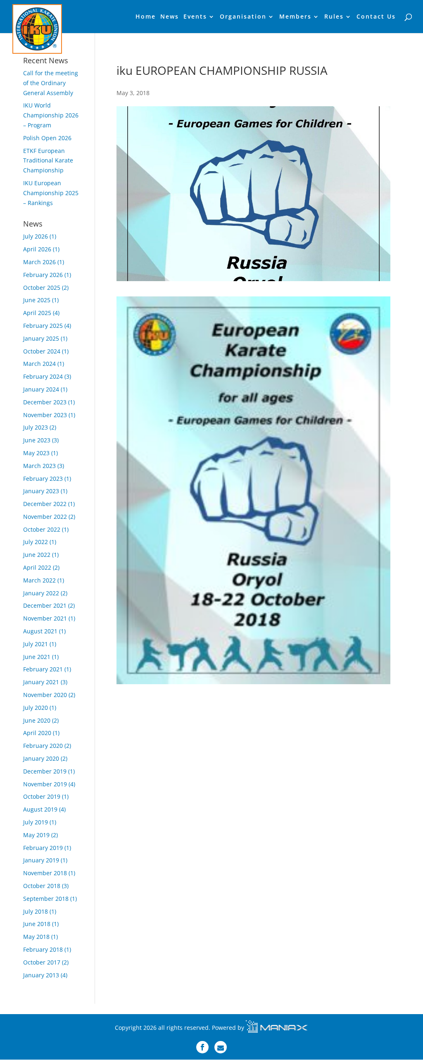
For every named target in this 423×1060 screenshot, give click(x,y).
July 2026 (35, 236)
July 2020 (35, 707)
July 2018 (35, 911)
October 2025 (41, 287)
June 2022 (36, 555)
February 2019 (43, 848)
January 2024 (41, 389)
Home (145, 17)
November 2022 (45, 516)
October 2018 (41, 886)
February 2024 (43, 376)
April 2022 (37, 567)
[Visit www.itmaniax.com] (277, 1027)
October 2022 (41, 529)
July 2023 (35, 427)
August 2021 (40, 631)
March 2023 (39, 466)
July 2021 (35, 644)
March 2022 (39, 580)
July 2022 (35, 542)
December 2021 (45, 605)
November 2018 (45, 873)
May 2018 (36, 937)
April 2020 (37, 733)
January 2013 (41, 975)
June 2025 (36, 300)
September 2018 (46, 898)
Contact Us (376, 17)
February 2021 (43, 669)
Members (295, 17)
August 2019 (40, 809)
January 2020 (41, 758)
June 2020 (36, 720)
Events (195, 17)
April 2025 (37, 313)
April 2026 (37, 249)
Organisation (243, 17)
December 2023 (45, 402)
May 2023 (36, 453)
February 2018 (43, 949)
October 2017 (41, 962)
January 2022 (41, 593)
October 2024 (41, 351)
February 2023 (43, 478)
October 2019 (41, 796)
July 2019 (35, 822)
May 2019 (36, 835)
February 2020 (43, 746)
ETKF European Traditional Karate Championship (48, 160)
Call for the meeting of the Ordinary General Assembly (50, 83)
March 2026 (39, 262)
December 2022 (45, 504)
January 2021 (41, 682)
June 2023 (36, 440)
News (169, 17)
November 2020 (45, 695)
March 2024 (39, 364)
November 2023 (45, 415)
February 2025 (43, 325)
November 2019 (45, 784)
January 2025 (41, 338)
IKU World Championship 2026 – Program (50, 115)
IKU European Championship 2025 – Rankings (50, 193)
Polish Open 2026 (47, 138)
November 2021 (45, 618)
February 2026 (43, 275)
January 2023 (41, 491)
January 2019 (41, 860)
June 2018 (36, 924)
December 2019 (45, 771)
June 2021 (36, 657)
